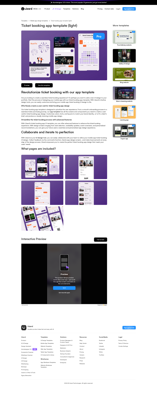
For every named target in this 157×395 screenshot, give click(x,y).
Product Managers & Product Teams (66, 341)
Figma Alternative (26, 375)
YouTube (101, 355)
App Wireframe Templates (48, 362)
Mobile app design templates (39, 21)
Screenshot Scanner (27, 352)
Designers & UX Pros (66, 345)
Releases (82, 363)
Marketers (63, 348)
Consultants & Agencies (67, 356)
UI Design (24, 358)
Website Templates (46, 346)
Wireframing (24, 364)
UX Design (24, 361)
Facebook (102, 340)
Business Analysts (65, 351)
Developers (63, 359)
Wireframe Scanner (27, 355)
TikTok (101, 352)
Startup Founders (65, 354)
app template (55, 112)
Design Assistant (26, 346)
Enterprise (63, 362)
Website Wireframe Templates (46, 366)
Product (23, 340)
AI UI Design (24, 343)
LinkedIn (101, 346)
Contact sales (109, 9)
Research (82, 358)
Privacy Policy (122, 340)
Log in (118, 9)
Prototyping (24, 369)
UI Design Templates (47, 340)
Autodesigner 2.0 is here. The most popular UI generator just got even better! (80, 2)
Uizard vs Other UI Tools (28, 372)
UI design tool (41, 138)
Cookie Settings (123, 346)
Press (81, 360)
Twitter (101, 343)
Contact (82, 346)
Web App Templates (47, 349)
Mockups (24, 366)
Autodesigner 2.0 (28, 349)
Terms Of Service (123, 343)
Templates (24, 21)
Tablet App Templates (47, 352)
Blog (81, 340)
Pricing (100, 9)
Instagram (102, 349)
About (81, 349)
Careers (82, 355)
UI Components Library (47, 355)
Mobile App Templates (47, 343)
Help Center (83, 343)
